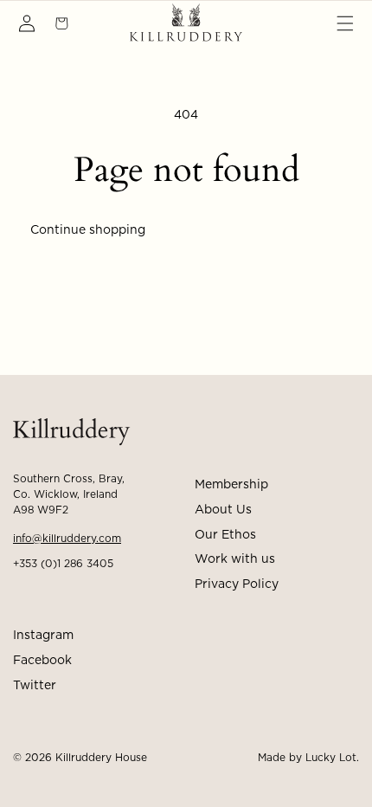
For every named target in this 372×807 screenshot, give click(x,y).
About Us (223, 510)
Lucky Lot (330, 757)
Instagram (43, 635)
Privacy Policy (237, 584)
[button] (345, 23)
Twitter (34, 686)
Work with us (235, 559)
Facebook (42, 661)
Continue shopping (87, 230)
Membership (231, 485)
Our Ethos (225, 535)
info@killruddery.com (67, 538)
